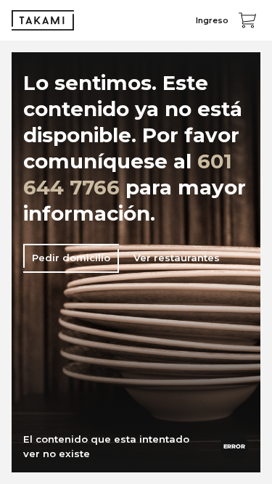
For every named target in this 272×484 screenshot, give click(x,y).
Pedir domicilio (71, 257)
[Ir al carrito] (247, 20)
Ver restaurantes (176, 257)
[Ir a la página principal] (43, 20)
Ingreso (212, 20)
